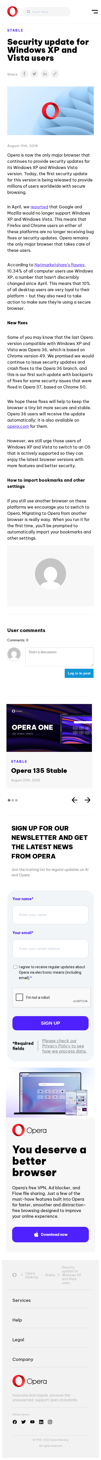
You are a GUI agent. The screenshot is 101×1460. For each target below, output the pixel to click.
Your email (22, 932)
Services (21, 1300)
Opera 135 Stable (39, 770)
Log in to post (79, 673)
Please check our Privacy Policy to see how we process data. (64, 1046)
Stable (15, 30)
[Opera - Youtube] (32, 1422)
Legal (18, 1339)
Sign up (50, 1023)
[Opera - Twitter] (23, 1422)
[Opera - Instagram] (50, 1422)
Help (17, 1320)
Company (22, 1359)
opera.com (18, 426)
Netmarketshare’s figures (59, 264)
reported (39, 206)
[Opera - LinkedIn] (41, 1422)
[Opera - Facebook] (15, 1422)
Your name (22, 899)
